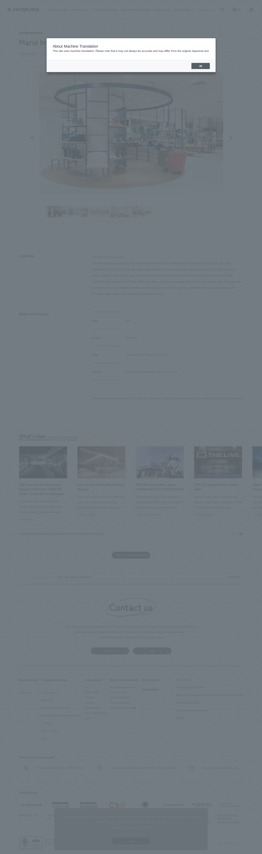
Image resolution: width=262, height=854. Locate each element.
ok (200, 66)
